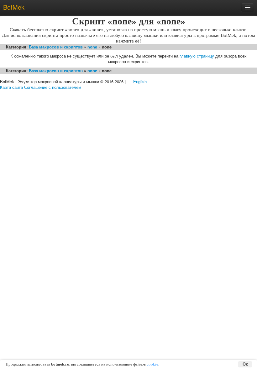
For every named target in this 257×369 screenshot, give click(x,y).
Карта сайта (11, 87)
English (140, 81)
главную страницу (197, 56)
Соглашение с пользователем (52, 87)
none (92, 47)
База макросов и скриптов (56, 47)
